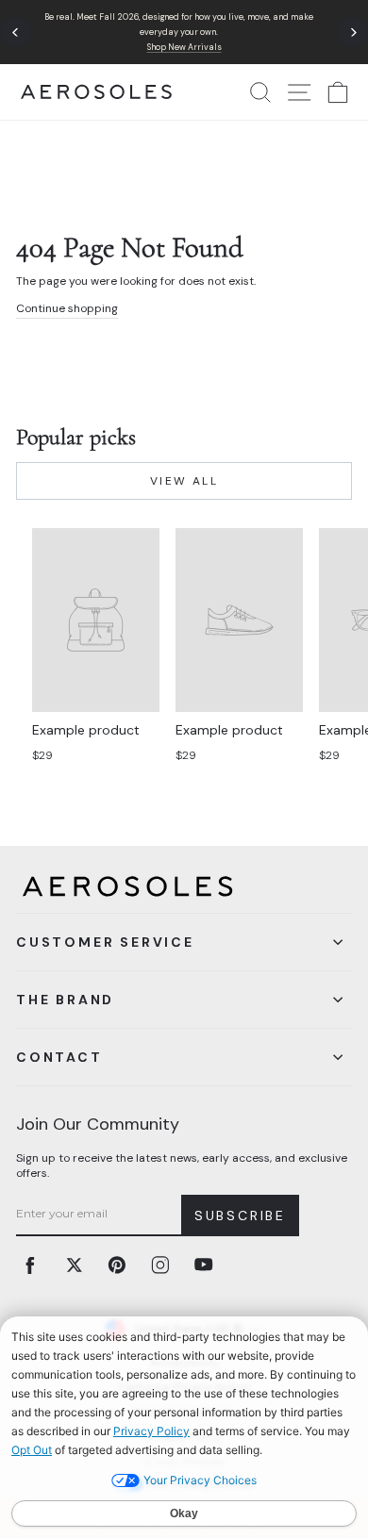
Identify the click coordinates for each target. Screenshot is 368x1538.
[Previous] (15, 32)
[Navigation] (184, 32)
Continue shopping (67, 308)
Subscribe (240, 1215)
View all (184, 480)
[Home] (96, 92)
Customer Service (105, 942)
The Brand (65, 999)
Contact (59, 1057)
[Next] (352, 32)
